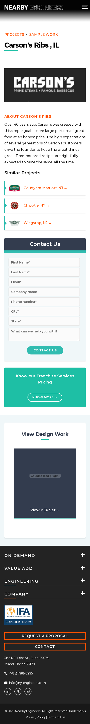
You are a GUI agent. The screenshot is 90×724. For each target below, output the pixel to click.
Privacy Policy (35, 716)
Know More (45, 397)
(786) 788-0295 (20, 673)
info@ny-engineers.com (27, 682)
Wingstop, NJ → (38, 223)
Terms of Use (56, 716)
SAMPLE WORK (43, 35)
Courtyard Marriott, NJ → (45, 188)
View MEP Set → (45, 510)
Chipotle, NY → (37, 205)
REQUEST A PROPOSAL (45, 635)
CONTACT (45, 646)
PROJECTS (14, 35)
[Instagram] (27, 691)
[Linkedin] (7, 691)
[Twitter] (17, 691)
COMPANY (16, 594)
